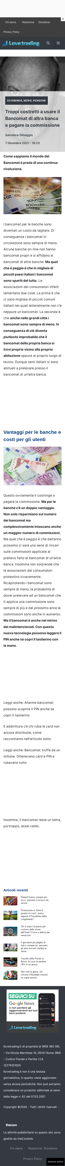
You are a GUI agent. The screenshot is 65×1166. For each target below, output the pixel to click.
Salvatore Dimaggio (19, 135)
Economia (14, 100)
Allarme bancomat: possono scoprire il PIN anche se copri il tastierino (28, 709)
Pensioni (39, 100)
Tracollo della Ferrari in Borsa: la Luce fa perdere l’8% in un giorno (33, 961)
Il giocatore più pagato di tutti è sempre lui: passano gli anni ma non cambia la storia (34, 947)
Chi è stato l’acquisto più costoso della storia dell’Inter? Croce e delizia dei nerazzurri (35, 931)
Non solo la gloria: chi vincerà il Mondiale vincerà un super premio (34, 974)
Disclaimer (44, 22)
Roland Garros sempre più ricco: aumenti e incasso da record (35, 900)
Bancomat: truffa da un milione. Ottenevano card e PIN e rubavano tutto (31, 756)
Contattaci (10, 1113)
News (28, 100)
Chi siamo (10, 22)
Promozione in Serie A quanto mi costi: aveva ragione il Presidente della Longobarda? (34, 914)
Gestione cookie (55, 1161)
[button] (48, 43)
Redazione (28, 22)
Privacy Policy (11, 31)
